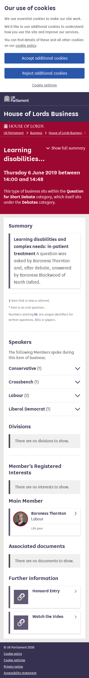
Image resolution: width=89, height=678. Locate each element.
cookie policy (26, 46)
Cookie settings (44, 85)
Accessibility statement (20, 673)
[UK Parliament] (16, 98)
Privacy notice (13, 666)
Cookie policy (13, 654)
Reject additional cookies (44, 73)
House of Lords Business (41, 114)
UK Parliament (14, 133)
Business (36, 133)
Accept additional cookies (44, 58)
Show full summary (68, 148)
